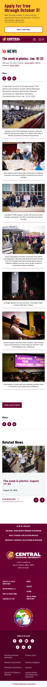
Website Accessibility (12, 662)
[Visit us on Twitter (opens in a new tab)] (20, 640)
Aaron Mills (29, 63)
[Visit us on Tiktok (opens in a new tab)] (17, 647)
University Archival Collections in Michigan (23, 540)
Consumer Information (13, 667)
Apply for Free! (23, 30)
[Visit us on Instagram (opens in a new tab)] (32, 640)
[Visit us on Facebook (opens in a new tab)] (14, 640)
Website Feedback (32, 662)
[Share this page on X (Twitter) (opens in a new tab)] (9, 424)
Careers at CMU (9, 599)
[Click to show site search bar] (41, 39)
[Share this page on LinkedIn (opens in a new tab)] (14, 424)
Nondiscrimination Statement (11, 656)
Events (29, 586)
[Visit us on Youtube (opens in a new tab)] (26, 640)
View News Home (9, 499)
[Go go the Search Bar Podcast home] (29, 647)
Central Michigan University (24, 684)
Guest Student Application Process (23, 535)
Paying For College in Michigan (12, 673)
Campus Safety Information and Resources (31, 674)
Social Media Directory (31, 598)
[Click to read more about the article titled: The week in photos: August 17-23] (23, 459)
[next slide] (42, 500)
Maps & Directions (10, 594)
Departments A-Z (9, 589)
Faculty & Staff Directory (9, 583)
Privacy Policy (30, 655)
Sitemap (28, 667)
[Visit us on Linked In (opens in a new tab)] (23, 647)
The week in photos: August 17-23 (21, 482)
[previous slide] (36, 500)
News (29, 581)
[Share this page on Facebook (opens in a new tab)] (4, 424)
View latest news (12, 405)
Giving (29, 592)
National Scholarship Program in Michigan (23, 531)
